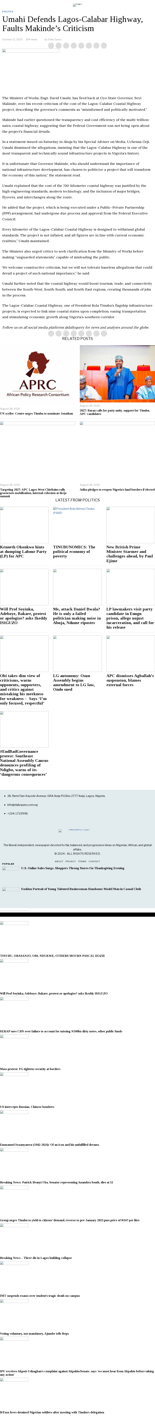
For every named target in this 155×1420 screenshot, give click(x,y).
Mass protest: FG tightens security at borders (30, 1069)
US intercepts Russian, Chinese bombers (27, 1106)
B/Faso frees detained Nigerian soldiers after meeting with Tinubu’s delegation (52, 1412)
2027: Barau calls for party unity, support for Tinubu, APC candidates (115, 412)
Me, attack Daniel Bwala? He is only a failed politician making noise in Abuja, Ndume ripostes (77, 616)
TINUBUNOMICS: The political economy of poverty (74, 551)
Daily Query (55, 39)
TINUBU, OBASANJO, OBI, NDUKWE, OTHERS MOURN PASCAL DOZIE (52, 955)
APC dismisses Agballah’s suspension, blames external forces (130, 680)
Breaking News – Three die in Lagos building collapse (36, 1257)
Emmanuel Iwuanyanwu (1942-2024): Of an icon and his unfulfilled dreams (49, 1144)
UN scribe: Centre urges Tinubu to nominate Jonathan (36, 413)
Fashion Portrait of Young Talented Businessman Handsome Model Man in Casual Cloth (81, 889)
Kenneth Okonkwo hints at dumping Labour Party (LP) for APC (23, 551)
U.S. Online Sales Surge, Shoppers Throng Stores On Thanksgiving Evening (72, 868)
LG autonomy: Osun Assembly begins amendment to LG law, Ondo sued (74, 682)
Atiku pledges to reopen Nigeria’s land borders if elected (117, 489)
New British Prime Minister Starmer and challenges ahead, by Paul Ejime (129, 554)
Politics (7, 11)
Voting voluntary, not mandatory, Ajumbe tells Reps (34, 1333)
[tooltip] (51, 46)
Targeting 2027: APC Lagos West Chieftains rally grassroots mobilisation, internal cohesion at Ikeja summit (33, 493)
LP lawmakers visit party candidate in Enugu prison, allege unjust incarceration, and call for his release (130, 618)
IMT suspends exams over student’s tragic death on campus (40, 1295)
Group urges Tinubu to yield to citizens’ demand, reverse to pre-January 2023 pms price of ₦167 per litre (70, 1220)
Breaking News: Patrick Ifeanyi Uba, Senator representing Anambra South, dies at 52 (56, 1182)
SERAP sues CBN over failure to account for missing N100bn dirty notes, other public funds (61, 1031)
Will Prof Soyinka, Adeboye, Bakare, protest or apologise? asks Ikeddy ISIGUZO (23, 616)
